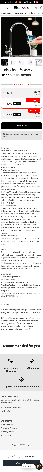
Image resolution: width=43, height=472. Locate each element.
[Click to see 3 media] (21, 62)
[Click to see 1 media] (4, 62)
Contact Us (6, 435)
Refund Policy (7, 424)
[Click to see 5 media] (38, 62)
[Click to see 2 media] (13, 62)
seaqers (28, 445)
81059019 (6, 411)
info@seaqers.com (11, 407)
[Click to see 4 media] (30, 62)
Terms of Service (9, 428)
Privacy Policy (7, 431)
